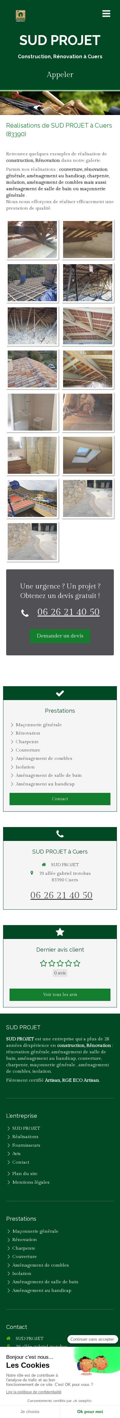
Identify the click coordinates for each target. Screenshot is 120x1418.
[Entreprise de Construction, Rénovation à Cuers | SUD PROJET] (20, 15)
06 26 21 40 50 (69, 612)
